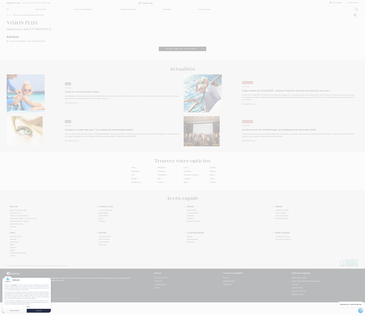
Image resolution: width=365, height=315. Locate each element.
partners (14, 285)
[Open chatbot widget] (360, 310)
